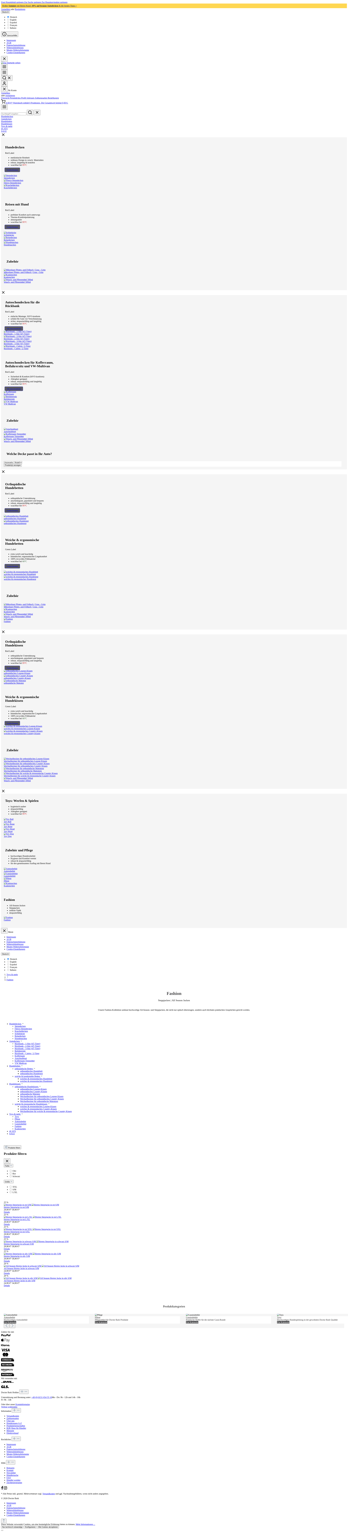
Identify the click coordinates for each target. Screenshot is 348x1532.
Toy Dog (8, 836)
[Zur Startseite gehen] (10, 63)
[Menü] (4, 67)
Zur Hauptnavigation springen (54, 2)
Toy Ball (7, 821)
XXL (15, 1187)
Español (13, 22)
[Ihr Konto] (4, 83)
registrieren (10, 95)
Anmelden (6, 9)
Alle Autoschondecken (14, 328)
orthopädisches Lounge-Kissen (17, 673)
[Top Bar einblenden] (4, 107)
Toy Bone (8, 826)
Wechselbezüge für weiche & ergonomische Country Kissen (29, 776)
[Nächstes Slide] (12, 1326)
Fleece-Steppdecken (12, 183)
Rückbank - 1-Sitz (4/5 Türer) (16, 334)
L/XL (15, 1192)
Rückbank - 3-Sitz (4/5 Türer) (16, 344)
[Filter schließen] (7, 1161)
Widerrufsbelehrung (15, 48)
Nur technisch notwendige (12, 1527)
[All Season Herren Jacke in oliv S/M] (38, 1278)
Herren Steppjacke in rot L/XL (17, 1219)
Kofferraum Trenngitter (14, 436)
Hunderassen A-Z (14, 1423)
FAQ (9, 1478)
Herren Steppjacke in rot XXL (17, 1232)
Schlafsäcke (9, 235)
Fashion (7, 621)
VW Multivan (10, 404)
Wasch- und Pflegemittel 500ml (17, 282)
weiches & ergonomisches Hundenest (20, 579)
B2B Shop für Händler (16, 1428)
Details (7, 1212)
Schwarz (16, 1176)
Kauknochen (9, 277)
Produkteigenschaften (16, 1426)
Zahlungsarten (41, 98)
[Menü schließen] (4, 89)
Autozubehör (9, 871)
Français (13, 25)
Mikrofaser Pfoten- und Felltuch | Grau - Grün (23, 272)
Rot (14, 1173)
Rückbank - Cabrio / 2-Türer (16, 348)
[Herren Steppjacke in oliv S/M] (32, 1254)
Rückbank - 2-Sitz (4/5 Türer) (16, 339)
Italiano (13, 28)
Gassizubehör (9, 876)
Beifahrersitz (9, 399)
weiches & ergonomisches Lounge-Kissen (22, 728)
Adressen (30, 98)
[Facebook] (2, 1489)
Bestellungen (53, 98)
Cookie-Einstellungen (16, 52)
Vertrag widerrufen (9, 1407)
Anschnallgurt (10, 431)
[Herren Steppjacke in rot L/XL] (32, 1217)
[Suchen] (7, 78)
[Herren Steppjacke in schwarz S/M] (36, 1241)
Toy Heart (8, 831)
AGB (9, 43)
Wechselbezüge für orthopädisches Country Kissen (25, 766)
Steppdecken (9, 178)
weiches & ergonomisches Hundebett (20, 574)
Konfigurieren (30, 1527)
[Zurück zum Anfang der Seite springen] (4, 1521)
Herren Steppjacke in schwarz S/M (19, 1244)
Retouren (10, 1468)
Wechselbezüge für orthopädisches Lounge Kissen (25, 761)
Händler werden (13, 1480)
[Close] (2, 1530)
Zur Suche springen (33, 2)
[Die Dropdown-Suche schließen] (37, 112)
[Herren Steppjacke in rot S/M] (31, 1205)
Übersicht (5, 98)
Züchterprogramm (14, 1482)
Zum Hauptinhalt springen (12, 2)
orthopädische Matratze (14, 683)
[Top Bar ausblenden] (4, 59)
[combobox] (13, 113)
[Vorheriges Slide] (6, 1326)
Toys (279, 1317)
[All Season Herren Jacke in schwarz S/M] (41, 1266)
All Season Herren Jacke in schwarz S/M (21, 1268)
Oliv (14, 1171)
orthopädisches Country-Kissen (17, 678)
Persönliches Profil (18, 98)
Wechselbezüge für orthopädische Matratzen (23, 771)
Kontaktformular (22, 1404)
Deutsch (13, 17)
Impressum (11, 40)
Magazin (10, 1430)
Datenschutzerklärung (16, 45)
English (13, 20)
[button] (23, 1024)
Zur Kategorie (10, 1322)
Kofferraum (9, 394)
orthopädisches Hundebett (15, 518)
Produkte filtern (14, 1148)
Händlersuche (12, 1475)
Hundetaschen (10, 245)
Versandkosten (13, 1416)
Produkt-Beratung (12, 170)
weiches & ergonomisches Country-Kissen (22, 733)
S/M (14, 1189)
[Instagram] (5, 1489)
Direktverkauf (12, 1433)
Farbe (7, 1166)
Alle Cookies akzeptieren (48, 1527)
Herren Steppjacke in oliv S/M (17, 1256)
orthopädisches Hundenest (15, 523)
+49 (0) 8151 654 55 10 (41, 1397)
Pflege (6, 881)
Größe (7, 1182)
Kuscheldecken (10, 188)
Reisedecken (9, 240)
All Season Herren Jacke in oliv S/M (19, 1280)
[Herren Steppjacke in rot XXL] (32, 1229)
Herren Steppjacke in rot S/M (16, 1207)
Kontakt (10, 1470)
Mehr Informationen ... (85, 1524)
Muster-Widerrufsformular (18, 50)
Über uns (10, 1421)
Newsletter (11, 1473)
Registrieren (20, 9)
